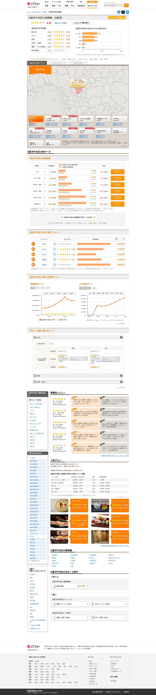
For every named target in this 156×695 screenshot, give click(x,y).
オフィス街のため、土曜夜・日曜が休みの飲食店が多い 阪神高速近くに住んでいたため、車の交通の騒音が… (114, 425)
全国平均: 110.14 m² (51, 137)
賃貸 (46, 6)
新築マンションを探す (64, 604)
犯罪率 (32, 590)
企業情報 (126, 691)
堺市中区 (32, 542)
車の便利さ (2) (34, 430)
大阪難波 (54, 555)
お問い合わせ (115, 668)
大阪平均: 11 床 (83, 123)
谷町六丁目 (112, 560)
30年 (43, 288)
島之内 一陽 (116, 516)
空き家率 (32, 587)
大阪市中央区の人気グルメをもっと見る (115, 546)
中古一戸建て (104, 59)
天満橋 (44, 259)
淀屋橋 (44, 265)
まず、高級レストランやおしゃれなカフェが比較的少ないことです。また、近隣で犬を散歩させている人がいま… (114, 401)
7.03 (67, 119)
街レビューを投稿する (116, 17)
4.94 (65, 131)
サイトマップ (115, 661)
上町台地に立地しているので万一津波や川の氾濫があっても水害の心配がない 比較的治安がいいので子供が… (86, 413)
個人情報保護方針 (97, 691)
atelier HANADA (77, 501)
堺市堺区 (32, 539)
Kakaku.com (36, 692)
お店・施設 (78, 63)
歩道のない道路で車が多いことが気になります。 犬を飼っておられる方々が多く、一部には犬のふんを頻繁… (114, 436)
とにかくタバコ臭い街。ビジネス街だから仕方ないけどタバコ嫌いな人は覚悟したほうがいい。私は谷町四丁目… (114, 448)
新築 (53, 6)
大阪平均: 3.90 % (100, 123)
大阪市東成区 (34, 492)
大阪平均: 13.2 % (83, 135)
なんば (44, 249)
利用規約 (113, 664)
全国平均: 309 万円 (117, 125)
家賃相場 (113, 681)
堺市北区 (32, 555)
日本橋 (54, 566)
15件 (49, 36)
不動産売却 (81, 6)
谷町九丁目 (55, 563)
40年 (48, 288)
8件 (49, 43)
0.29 (101, 131)
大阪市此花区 (34, 467)
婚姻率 (32, 597)
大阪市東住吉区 (34, 511)
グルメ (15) (33, 417)
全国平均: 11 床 (83, 125)
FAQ (112, 666)
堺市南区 (32, 552)
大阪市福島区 (34, 464)
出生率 (32, 581)
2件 (49, 50)
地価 (31, 577)
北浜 (72, 566)
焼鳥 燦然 (115, 532)
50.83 (49, 131)
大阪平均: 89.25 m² (50, 135)
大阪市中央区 (84, 288)
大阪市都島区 (34, 461)
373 (116, 119)
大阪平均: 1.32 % (66, 123)
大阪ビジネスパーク (115, 557)
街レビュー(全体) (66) (36, 404)
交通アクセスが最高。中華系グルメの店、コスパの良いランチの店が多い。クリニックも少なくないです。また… (86, 401)
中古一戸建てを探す (101, 617)
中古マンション (83, 59)
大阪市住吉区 (34, 508)
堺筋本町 (92, 563)
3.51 (33, 119)
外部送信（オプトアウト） (113, 691)
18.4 (82, 131)
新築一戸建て (94, 59)
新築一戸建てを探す (63, 617)
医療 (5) (32, 413)
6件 (49, 39)
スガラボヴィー (76, 516)
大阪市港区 (33, 473)
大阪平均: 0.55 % (66, 135)
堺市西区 (32, 549)
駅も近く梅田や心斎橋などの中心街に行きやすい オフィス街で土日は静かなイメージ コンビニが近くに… (86, 425)
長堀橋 (54, 557)
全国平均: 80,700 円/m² (35, 137)
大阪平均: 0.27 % (100, 135)
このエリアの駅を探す (81, 23)
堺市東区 (32, 545)
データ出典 (122, 146)
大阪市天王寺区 (34, 480)
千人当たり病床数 (35, 625)
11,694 (50, 119)
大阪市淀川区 (34, 517)
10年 (32, 288)
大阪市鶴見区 (34, 521)
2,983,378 (35, 131)
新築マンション (71, 59)
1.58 (102, 119)
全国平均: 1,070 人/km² (51, 125)
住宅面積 (32, 600)
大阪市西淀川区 (34, 486)
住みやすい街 (92, 6)
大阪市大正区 (34, 476)
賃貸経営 (92, 681)
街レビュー (60, 23)
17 (85, 119)
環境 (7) (32, 446)
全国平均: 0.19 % (100, 137)
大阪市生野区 (34, 495)
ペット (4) (33, 427)
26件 (49, 47)
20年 (38, 288)
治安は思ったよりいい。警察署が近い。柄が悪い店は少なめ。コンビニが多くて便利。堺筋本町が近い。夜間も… (86, 448)
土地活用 (92, 679)
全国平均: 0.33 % (66, 137)
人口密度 (32, 574)
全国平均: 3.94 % (100, 125)
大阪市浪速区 (34, 483)
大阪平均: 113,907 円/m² (35, 135)
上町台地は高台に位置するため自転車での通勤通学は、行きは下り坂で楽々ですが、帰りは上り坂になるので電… (114, 413)
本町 (44, 244)
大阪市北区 (33, 530)
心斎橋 (54, 560)
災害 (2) (32, 436)
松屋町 (73, 557)
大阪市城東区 (34, 502)
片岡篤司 (74, 532)
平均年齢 (32, 610)
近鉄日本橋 (74, 555)
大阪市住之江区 (34, 524)
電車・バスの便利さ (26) (37, 433)
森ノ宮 (44, 254)
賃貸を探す (71, 586)
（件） (78, 217)
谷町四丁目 (93, 560)
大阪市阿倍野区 (34, 505)
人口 (31, 607)
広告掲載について (116, 671)
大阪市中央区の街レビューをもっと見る (115, 455)
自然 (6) (32, 443)
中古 (59, 6)
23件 (49, 32)
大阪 (93, 288)
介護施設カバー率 (35, 628)
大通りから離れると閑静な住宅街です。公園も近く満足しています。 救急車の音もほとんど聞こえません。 (86, 436)
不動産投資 (92, 676)
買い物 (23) (33, 420)
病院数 (32, 617)
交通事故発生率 (34, 603)
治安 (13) (32, 440)
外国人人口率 (34, 594)
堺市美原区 (33, 558)
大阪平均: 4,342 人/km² (51, 123)
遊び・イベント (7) (35, 423)
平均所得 (32, 584)
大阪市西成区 (34, 514)
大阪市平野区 (34, 527)
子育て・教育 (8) (35, 407)
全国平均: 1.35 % (66, 125)
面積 (31, 613)
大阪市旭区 (33, 498)
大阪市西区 (33, 470)
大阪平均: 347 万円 (117, 123)
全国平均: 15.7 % (83, 137)
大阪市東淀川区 (34, 489)
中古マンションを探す (102, 604)
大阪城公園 (93, 555)
